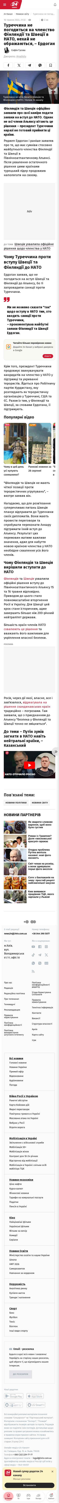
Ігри (34, 1040)
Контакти (36, 1013)
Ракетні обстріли (18, 1100)
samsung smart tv (36, 1405)
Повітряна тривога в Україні (24, 1114)
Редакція (8, 988)
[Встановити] (29, 1479)
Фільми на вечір (18, 1230)
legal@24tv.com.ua (42, 1458)
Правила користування (11, 1016)
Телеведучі (9, 1004)
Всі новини (16, 1058)
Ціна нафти (15, 1184)
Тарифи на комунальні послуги (26, 1197)
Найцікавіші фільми (20, 1222)
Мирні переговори (19, 1109)
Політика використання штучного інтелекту (14, 1032)
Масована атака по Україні (23, 1118)
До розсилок (20, 1374)
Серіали (13, 1240)
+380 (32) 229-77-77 (23, 1454)
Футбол (13, 1317)
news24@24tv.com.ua (15, 933)
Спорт (13, 1308)
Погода (13, 1085)
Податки (13, 1202)
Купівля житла (17, 1293)
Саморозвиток (17, 1268)
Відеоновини (16, 1076)
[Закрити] (52, 1471)
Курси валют (16, 1188)
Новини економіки (21, 1179)
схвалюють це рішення (21, 629)
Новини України (18, 1067)
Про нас (8, 983)
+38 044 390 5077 (41, 933)
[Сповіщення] (55, 5)
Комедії (13, 1235)
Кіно (12, 1217)
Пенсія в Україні (18, 1206)
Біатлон (13, 1326)
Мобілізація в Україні (23, 1138)
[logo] (14, 4)
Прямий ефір (16, 1071)
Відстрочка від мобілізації (23, 1160)
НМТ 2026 (14, 1264)
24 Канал (8, 14)
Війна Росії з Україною (23, 1096)
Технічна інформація (42, 1008)
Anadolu (21, 56)
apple (36, 1396)
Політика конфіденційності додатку (41, 985)
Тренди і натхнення (19, 1297)
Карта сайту (38, 1035)
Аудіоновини (16, 1080)
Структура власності (42, 1024)
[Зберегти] (50, 65)
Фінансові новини (19, 1193)
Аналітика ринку (18, 1288)
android (13, 1396)
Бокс (11, 1313)
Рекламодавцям (12, 1010)
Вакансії (36, 1018)
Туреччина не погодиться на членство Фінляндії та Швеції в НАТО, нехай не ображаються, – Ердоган (43, 14)
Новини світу (23, 14)
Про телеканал (11, 999)
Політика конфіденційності (13, 1024)
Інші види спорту (18, 1330)
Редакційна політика (14, 994)
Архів (34, 1029)
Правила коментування (39, 1001)
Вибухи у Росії (16, 1122)
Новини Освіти (18, 1251)
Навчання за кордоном (21, 1273)
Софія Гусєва (18, 50)
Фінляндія (11, 579)
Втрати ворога (17, 1127)
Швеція (28, 579)
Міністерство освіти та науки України (29, 1255)
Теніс (12, 1321)
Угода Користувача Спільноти (41, 993)
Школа (13, 1259)
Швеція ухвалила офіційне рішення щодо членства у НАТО (29, 246)
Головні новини (18, 1062)
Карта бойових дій (19, 1105)
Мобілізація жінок (19, 1151)
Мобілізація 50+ (17, 1147)
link (33, 947)
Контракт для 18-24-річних (23, 1156)
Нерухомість (17, 1284)
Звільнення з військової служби (26, 1142)
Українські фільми (19, 1226)
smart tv (13, 1405)
